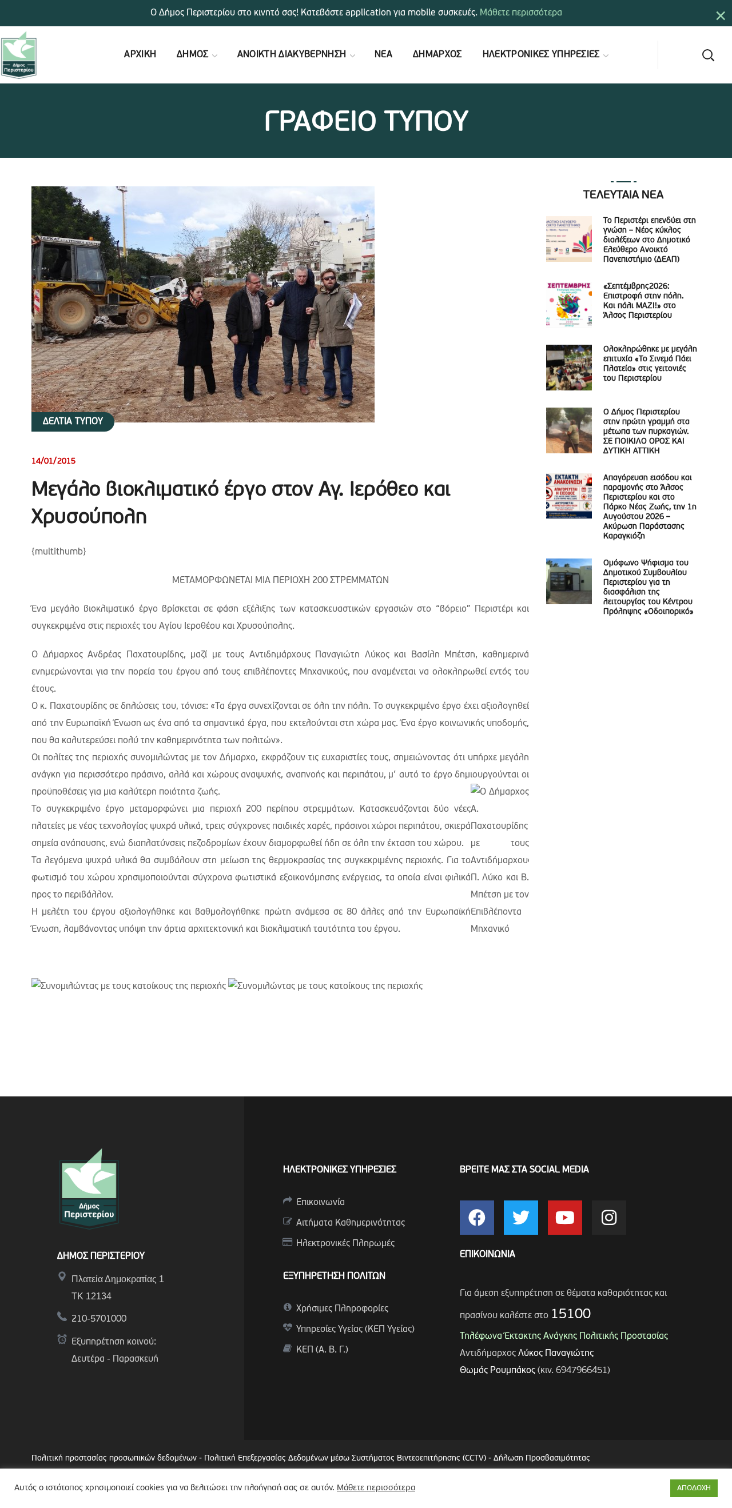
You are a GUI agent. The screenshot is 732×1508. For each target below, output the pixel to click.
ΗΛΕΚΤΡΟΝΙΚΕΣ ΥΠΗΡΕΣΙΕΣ (339, 1170)
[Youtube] (565, 1217)
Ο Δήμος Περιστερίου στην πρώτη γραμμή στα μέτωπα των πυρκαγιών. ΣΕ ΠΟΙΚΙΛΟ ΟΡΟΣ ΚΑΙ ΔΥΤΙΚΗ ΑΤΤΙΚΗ (646, 432)
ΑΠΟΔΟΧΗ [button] (694, 1488)
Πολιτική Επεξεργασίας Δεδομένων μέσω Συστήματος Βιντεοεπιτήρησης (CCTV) (346, 1458)
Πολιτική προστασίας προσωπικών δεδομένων (114, 1458)
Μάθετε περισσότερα (521, 13)
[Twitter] (521, 1217)
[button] (708, 54)
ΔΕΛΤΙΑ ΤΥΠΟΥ (73, 421)
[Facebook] (477, 1217)
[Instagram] (609, 1217)
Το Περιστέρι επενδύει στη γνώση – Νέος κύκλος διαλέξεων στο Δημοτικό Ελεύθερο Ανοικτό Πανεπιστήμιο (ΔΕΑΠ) (649, 240)
